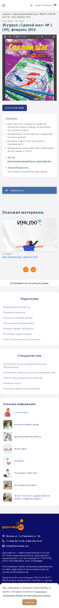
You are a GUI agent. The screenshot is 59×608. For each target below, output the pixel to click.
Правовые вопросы (14, 312)
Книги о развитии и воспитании (21, 339)
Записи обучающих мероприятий (22, 377)
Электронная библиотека (25, 14)
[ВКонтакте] (29, 190)
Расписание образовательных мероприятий (29, 372)
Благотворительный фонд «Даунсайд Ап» (30, 161)
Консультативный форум (18, 317)
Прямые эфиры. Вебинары (18, 328)
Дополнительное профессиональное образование (25, 365)
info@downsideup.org (17, 546)
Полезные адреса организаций (21, 388)
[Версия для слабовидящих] (54, 5)
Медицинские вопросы (16, 307)
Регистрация (46, 5)
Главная (6, 14)
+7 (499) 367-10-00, (15, 541)
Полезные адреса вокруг (17, 333)
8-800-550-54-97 (34, 541)
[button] (26, 269)
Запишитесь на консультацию (30, 283)
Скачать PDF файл (14, 107)
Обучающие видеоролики (18, 323)
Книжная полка (12, 383)
